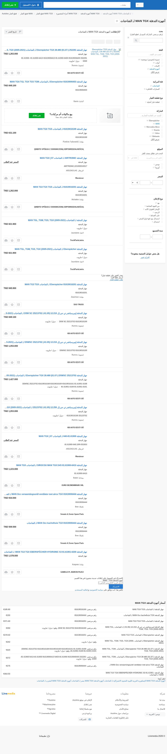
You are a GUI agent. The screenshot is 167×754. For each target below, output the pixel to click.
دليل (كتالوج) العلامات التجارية (117, 718)
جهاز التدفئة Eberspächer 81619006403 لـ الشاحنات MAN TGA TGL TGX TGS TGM (48, 82)
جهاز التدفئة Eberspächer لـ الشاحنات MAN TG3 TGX (142, 635)
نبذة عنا (162, 700)
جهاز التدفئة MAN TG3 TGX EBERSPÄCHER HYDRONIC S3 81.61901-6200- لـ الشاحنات (45, 552)
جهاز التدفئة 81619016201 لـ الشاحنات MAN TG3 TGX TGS (60, 187)
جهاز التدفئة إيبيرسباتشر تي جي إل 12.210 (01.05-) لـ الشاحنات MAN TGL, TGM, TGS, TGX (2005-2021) (134, 628)
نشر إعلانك (36, 115)
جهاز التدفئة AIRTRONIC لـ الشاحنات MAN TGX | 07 (63, 158)
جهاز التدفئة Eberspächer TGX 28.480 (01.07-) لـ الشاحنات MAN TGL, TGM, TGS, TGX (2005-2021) (133, 650)
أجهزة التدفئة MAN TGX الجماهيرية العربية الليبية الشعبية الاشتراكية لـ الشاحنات (134, 681)
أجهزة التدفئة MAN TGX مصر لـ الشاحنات (87, 681)
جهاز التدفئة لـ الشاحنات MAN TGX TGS (148, 609)
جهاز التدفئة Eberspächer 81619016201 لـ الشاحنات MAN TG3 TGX (56, 284)
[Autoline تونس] (156, 5)
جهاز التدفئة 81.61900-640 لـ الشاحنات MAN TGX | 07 (63, 436)
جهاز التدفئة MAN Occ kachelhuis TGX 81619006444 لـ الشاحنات (57, 523)
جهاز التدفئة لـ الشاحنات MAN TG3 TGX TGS (146, 621)
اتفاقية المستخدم (81, 590)
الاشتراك (115, 587)
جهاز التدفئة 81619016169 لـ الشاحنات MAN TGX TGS (62, 129)
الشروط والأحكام (122, 700)
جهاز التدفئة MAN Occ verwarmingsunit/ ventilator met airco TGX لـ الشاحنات (137, 666)
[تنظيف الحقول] (128, 37)
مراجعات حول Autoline (120, 713)
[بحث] (128, 5)
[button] (12, 73)
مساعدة (162, 704)
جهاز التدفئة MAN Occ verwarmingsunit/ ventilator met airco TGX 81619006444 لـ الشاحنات (44, 494)
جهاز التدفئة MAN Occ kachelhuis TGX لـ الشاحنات (144, 615)
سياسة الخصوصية (96, 590)
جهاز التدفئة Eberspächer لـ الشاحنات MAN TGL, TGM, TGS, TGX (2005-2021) (51, 249)
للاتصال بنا (161, 709)
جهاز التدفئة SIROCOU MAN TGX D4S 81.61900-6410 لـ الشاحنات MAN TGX (51, 465)
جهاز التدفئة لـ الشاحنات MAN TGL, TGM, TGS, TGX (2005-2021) (57, 220)
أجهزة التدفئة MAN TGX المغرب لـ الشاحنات (54, 681)
